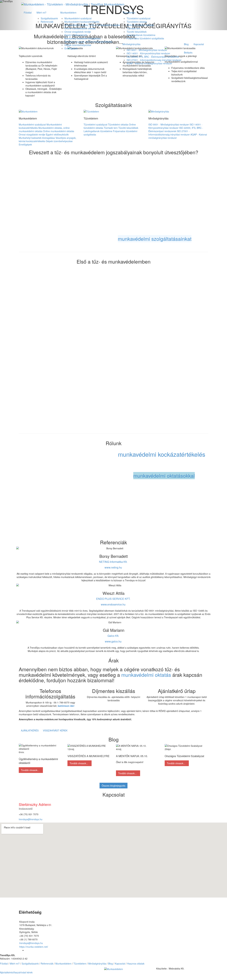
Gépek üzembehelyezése (77, 45)
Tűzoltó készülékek (137, 31)
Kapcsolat (199, 44)
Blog (186, 44)
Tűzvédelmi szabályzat (138, 18)
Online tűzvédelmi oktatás (140, 25)
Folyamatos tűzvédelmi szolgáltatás (145, 38)
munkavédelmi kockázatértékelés (161, 454)
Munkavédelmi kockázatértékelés (81, 21)
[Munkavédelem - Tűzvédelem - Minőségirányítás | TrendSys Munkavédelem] (73, 4)
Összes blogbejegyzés (113, 785)
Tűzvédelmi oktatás (137, 21)
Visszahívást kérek (55, 730)
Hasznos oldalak (135, 963)
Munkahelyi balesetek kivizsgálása (82, 38)
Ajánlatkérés (30, 730)
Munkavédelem (68, 12)
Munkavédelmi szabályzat (78, 18)
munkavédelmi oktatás (146, 674)
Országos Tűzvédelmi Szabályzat (184, 756)
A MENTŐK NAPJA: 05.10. (132, 756)
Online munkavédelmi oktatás (80, 28)
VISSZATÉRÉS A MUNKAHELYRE (88, 756)
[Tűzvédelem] (91, 111)
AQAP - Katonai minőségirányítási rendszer (149, 63)
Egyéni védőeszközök (75, 35)
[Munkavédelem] (28, 111)
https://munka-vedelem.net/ (33, 946)
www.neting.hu (113, 567)
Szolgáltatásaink (49, 18)
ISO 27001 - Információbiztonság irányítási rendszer (154, 60)
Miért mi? (41, 12)
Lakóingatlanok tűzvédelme (141, 35)
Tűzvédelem (128, 12)
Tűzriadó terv (133, 28)
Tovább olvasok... (31, 770)
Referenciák (47, 21)
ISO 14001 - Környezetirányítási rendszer (148, 53)
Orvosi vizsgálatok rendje (77, 31)
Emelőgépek (71, 48)
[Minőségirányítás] (158, 111)
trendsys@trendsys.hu (30, 819)
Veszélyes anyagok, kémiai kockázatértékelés (88, 41)
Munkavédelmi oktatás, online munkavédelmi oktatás (92, 25)
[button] (113, 968)
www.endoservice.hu (113, 604)
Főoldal (28, 12)
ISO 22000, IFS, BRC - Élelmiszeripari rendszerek (153, 56)
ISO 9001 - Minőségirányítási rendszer (147, 50)
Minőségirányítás (131, 44)
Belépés (188, 52)
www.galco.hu (113, 641)
